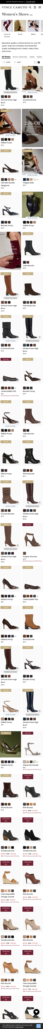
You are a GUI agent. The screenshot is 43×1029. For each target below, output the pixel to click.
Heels (32, 57)
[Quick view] (17, 88)
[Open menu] (39, 7)
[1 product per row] (35, 62)
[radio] (2, 96)
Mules (39, 57)
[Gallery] (10, 79)
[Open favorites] (36, 1012)
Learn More (19, 1027)
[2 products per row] (39, 62)
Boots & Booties (20, 57)
